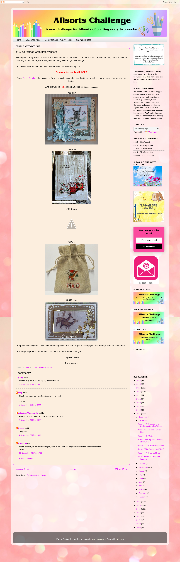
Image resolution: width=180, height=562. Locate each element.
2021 (138, 399)
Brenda (32, 78)
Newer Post (22, 469)
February (143, 493)
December (143, 417)
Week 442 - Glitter (145, 436)
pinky (20, 377)
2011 (138, 520)
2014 (138, 509)
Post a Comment (26, 458)
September (143, 467)
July (140, 475)
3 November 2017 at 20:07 (30, 384)
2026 (138, 380)
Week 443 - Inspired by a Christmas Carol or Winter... (150, 425)
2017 (138, 414)
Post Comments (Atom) (37, 475)
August (142, 471)
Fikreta (21, 428)
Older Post (121, 469)
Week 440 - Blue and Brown (150, 453)
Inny (20, 393)
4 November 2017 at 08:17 (30, 420)
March (141, 489)
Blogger (120, 539)
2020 (138, 403)
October (142, 464)
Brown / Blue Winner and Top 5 (151, 449)
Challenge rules (33, 40)
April (141, 486)
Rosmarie (22, 443)
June (141, 478)
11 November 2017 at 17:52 (30, 453)
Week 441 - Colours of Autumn (151, 445)
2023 (138, 391)
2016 (138, 502)
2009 (138, 527)
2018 (138, 410)
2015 (138, 505)
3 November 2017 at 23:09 (30, 405)
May (141, 482)
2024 (138, 388)
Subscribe (149, 246)
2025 (138, 384)
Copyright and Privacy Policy (58, 40)
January (142, 497)
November (143, 421)
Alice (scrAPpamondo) (28, 413)
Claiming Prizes (83, 40)
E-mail (26, 78)
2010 (138, 524)
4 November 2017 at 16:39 (30, 435)
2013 (138, 513)
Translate (153, 132)
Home (18, 40)
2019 (138, 406)
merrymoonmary (98, 539)
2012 (138, 516)
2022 (138, 395)
